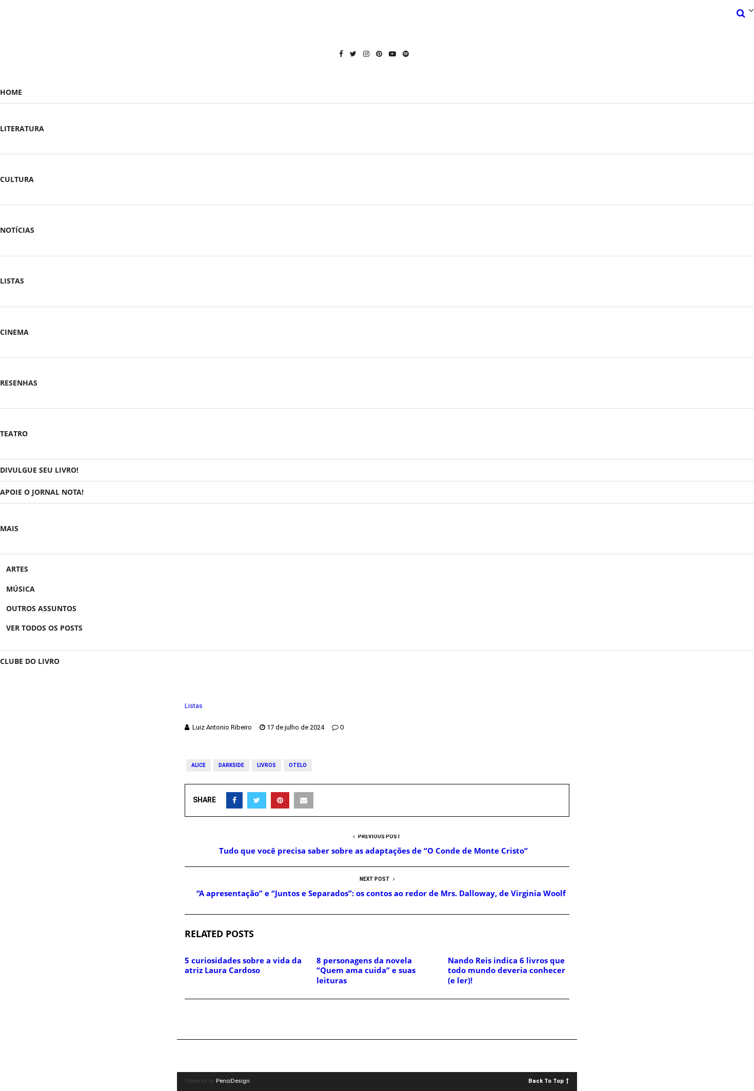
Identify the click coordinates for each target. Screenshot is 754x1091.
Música (20, 589)
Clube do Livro (29, 661)
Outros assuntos (41, 608)
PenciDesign (233, 1081)
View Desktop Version (380, 1056)
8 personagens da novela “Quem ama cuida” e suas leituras (365, 970)
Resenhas (18, 383)
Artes (17, 569)
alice (198, 765)
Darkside (231, 765)
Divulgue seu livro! (39, 470)
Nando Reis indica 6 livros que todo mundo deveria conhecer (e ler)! (506, 970)
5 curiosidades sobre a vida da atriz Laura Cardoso (243, 965)
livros (266, 765)
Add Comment (221, 1020)
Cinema (14, 332)
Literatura (22, 128)
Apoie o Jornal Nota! (42, 492)
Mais (9, 528)
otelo (298, 765)
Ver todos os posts (44, 628)
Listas (12, 281)
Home (11, 92)
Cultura (17, 179)
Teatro (14, 433)
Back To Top (546, 1080)
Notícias (17, 230)
